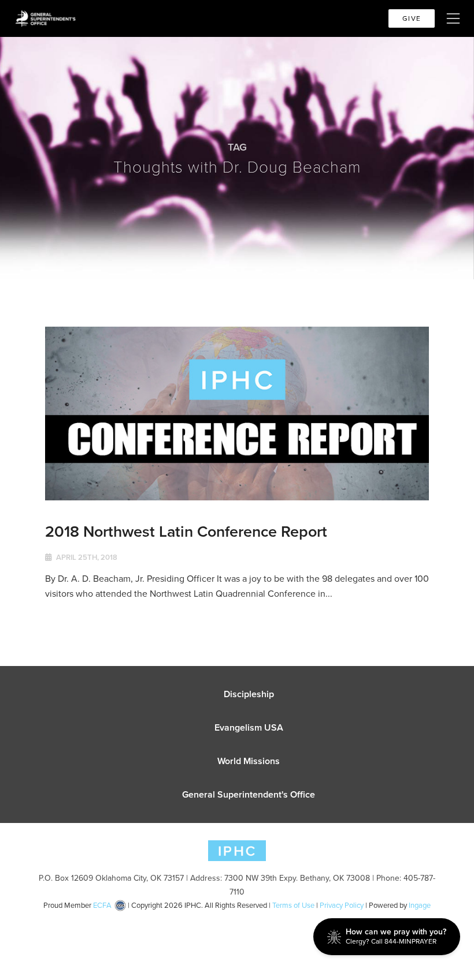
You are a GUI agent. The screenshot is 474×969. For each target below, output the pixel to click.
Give (411, 18)
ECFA (102, 905)
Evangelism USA (248, 727)
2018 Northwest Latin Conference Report (186, 531)
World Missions (248, 761)
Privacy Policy (342, 905)
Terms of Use (293, 905)
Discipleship (249, 694)
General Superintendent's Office (248, 794)
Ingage (420, 905)
